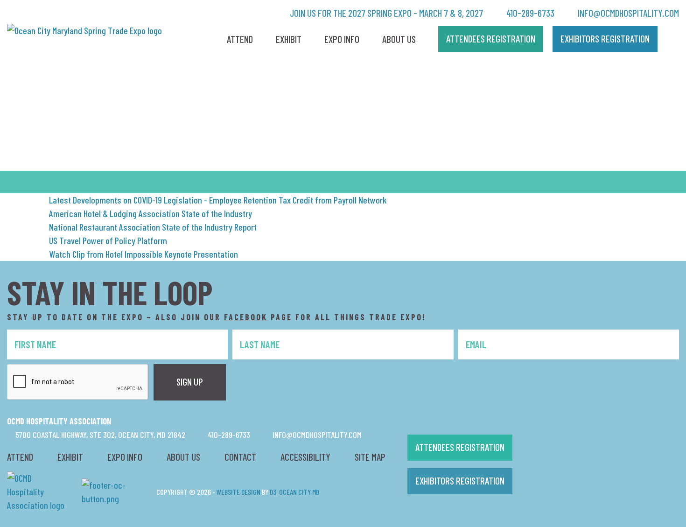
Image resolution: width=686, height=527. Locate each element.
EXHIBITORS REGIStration (605, 38)
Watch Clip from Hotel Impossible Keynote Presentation (143, 254)
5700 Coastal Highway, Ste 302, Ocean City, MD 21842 (99, 434)
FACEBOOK (245, 317)
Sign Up (189, 381)
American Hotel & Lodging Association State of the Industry (150, 213)
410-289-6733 (529, 13)
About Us (399, 39)
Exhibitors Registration (459, 480)
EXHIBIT (70, 457)
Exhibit (288, 39)
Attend (240, 39)
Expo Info (341, 39)
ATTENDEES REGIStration (490, 38)
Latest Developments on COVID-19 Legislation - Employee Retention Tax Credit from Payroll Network (217, 199)
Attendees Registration (459, 447)
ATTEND (20, 457)
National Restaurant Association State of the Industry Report (153, 226)
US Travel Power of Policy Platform (108, 240)
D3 (273, 491)
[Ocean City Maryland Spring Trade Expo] (84, 29)
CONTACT (240, 457)
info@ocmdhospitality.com (627, 13)
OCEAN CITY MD (299, 491)
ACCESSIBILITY (305, 457)
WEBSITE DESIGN (238, 491)
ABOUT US (183, 457)
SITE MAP (370, 457)
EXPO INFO (124, 457)
